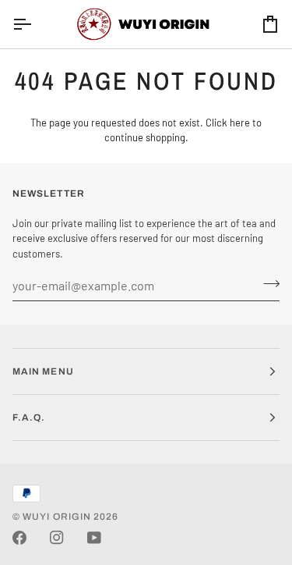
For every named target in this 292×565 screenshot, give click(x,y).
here (240, 122)
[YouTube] (94, 538)
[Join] (267, 283)
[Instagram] (57, 538)
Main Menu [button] (43, 371)
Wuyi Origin (57, 516)
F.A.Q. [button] (28, 417)
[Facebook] (19, 538)
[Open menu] (35, 24)
